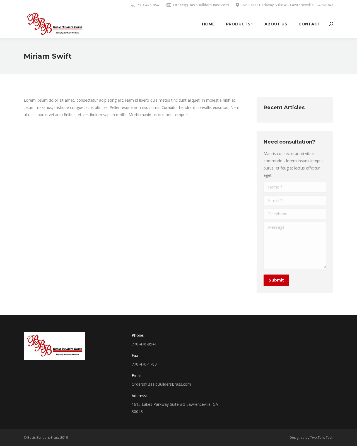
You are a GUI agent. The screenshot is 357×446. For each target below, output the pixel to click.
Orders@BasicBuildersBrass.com (201, 5)
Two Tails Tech (321, 437)
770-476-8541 (148, 5)
